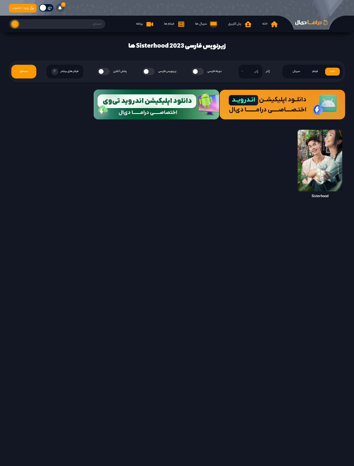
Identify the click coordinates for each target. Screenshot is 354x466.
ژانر (268, 71)
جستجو (24, 71)
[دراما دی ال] (311, 23)
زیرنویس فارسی (167, 71)
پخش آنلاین (120, 71)
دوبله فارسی (214, 71)
